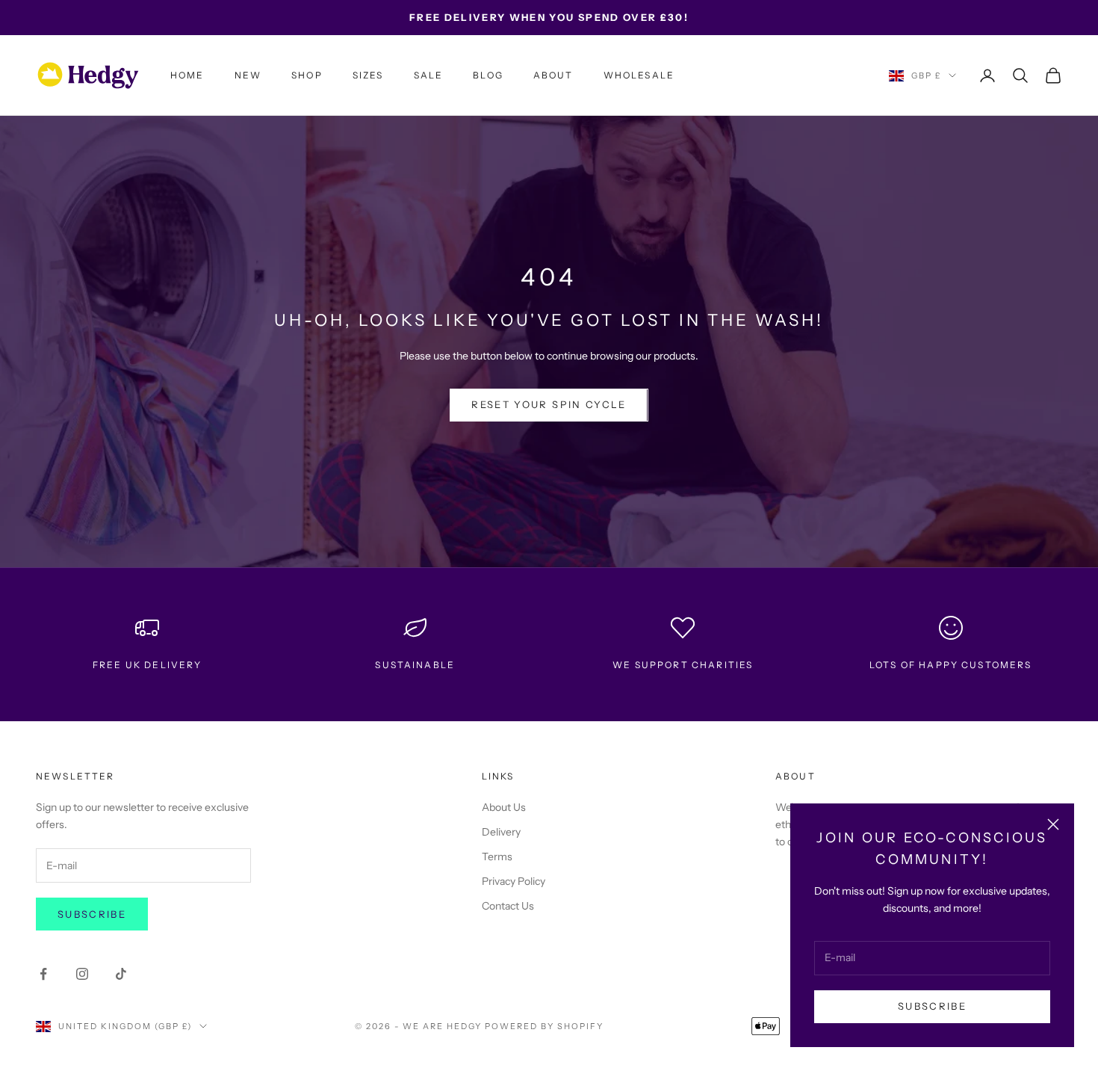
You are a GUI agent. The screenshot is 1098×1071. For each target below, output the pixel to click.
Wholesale (639, 75)
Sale (429, 75)
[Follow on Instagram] (82, 973)
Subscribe (932, 1006)
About (553, 75)
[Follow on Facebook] (43, 973)
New (248, 75)
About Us (504, 807)
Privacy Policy (513, 881)
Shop (307, 75)
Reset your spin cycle (548, 404)
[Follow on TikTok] (121, 973)
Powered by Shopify (544, 1026)
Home (187, 75)
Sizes (368, 75)
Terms (497, 856)
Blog (488, 75)
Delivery (501, 832)
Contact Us (508, 906)
